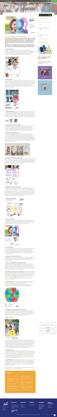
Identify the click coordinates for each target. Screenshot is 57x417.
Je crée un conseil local (45, 92)
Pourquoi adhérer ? (32, 404)
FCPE (40, 24)
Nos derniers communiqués (15, 407)
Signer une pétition (41, 406)
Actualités (21, 404)
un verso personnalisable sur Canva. (27, 357)
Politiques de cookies (27, 414)
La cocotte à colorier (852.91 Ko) (26, 390)
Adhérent (50, 405)
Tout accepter (48, 327)
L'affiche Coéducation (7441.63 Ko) (13, 378)
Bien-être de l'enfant (42, 55)
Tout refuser (48, 329)
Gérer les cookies (32, 414)
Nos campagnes (41, 404)
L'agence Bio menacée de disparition (44, 36)
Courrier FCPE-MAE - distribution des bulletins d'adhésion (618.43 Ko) (27, 386)
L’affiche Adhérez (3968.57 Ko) (12, 376)
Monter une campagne (42, 405)
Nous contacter (32, 405)
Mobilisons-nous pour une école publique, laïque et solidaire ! (44, 28)
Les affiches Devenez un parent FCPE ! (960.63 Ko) (13, 380)
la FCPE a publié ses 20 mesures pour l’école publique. (18, 190)
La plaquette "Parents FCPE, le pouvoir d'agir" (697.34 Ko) (12, 388)
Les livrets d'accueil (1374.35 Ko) (26, 378)
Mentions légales (21, 414)
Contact (17, 414)
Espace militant (51, 407)
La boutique (13, 408)
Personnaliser (48, 331)
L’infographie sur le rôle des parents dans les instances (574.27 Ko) (27, 382)
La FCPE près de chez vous (15, 405)
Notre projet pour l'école (14, 406)
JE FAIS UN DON (47, 3)
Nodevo (39, 414)
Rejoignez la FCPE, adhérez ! (44, 22)
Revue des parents (22, 407)
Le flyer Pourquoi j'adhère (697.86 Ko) (27, 380)
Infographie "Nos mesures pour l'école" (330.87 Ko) (26, 388)
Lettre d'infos (22, 406)
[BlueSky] (48, 0)
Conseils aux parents (23, 405)
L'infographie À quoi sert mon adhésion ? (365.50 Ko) (26, 376)
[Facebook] (46, 0)
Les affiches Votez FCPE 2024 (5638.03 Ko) (26, 384)
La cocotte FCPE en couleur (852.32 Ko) (13, 390)
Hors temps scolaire (43, 38)
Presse (49, 406)
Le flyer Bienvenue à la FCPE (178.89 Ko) (13, 382)
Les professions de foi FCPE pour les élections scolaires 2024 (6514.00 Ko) (13, 386)
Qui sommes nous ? (14, 404)
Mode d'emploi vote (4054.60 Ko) (13, 383)
